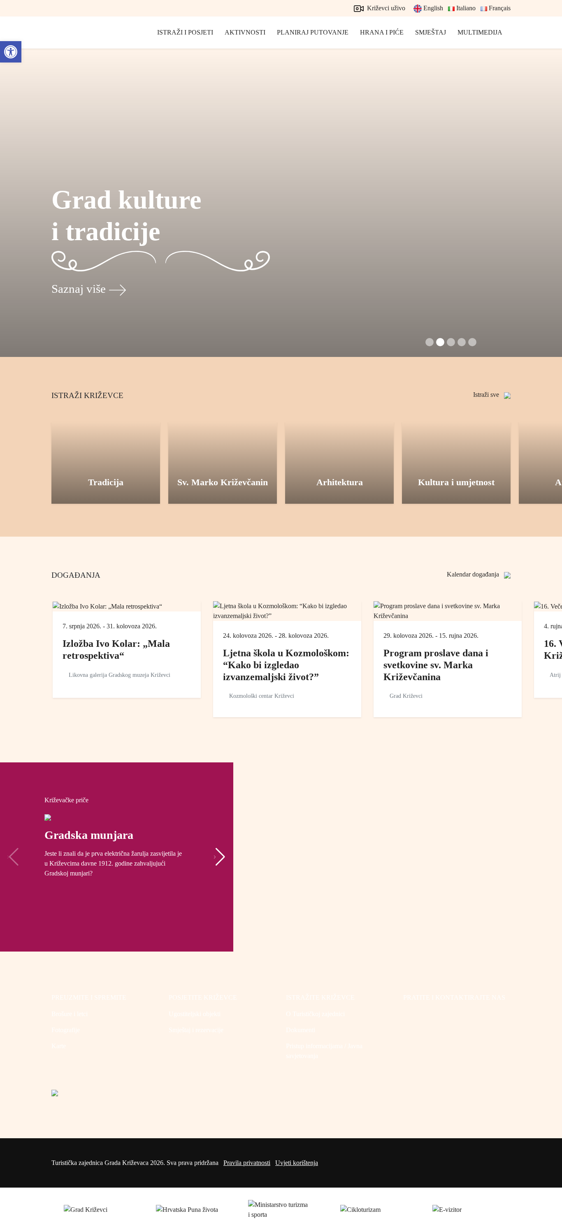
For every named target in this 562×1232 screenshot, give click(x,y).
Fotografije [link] (65, 1029)
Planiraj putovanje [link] (312, 32)
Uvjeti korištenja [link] (296, 1162)
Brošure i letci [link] (69, 1013)
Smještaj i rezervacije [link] (196, 1029)
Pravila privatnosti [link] (246, 1162)
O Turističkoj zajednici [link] (315, 1013)
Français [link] (499, 8)
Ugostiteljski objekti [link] (195, 1013)
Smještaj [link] (430, 32)
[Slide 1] (440, 342)
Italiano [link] (465, 8)
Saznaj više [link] (78, 288)
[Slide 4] (472, 342)
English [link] (432, 8)
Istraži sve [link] (487, 394)
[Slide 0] (429, 342)
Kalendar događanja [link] (474, 574)
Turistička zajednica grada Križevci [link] (88, 41)
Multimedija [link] (479, 32)
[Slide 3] (461, 342)
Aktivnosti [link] (245, 32)
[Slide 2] (451, 342)
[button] (219, 857)
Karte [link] (58, 1045)
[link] (10, 52)
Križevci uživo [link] (385, 8)
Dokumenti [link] (300, 1029)
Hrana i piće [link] (382, 32)
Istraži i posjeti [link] (185, 32)
